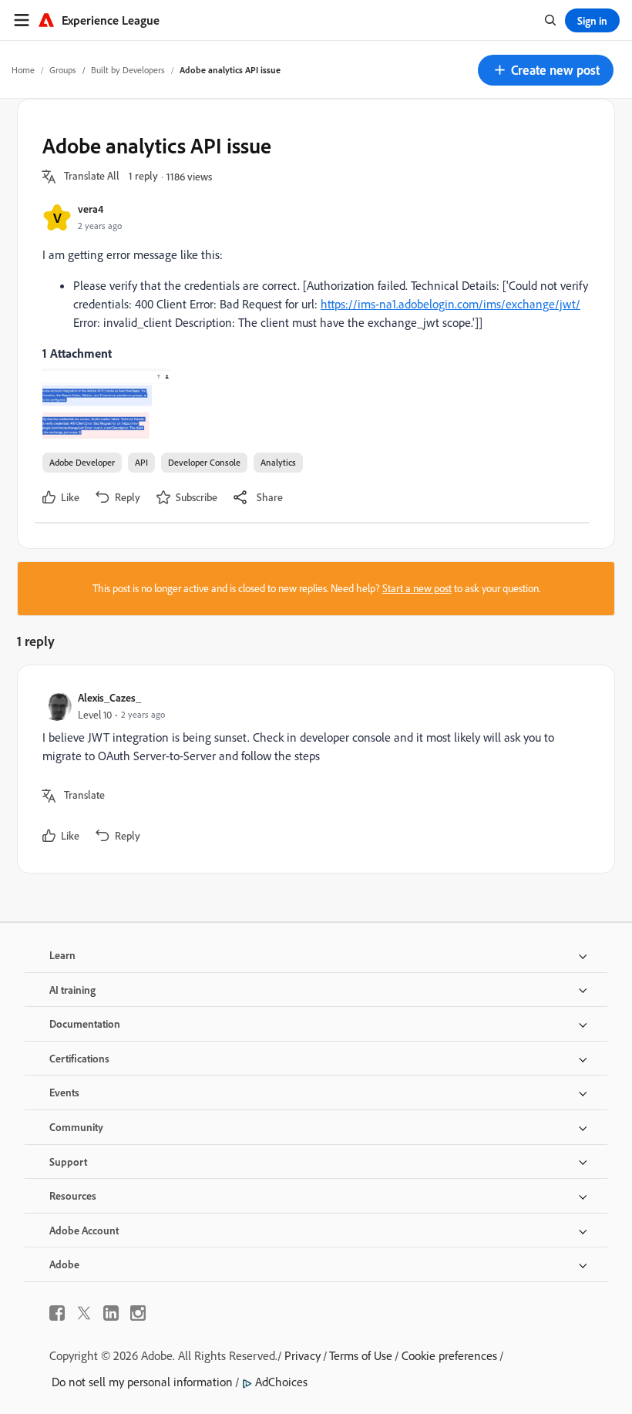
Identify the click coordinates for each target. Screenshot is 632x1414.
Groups (62, 70)
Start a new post (417, 588)
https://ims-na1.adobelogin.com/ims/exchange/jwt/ (450, 303)
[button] (546, 70)
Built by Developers (128, 70)
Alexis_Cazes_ (109, 697)
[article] (312, 769)
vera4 (90, 208)
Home (23, 70)
